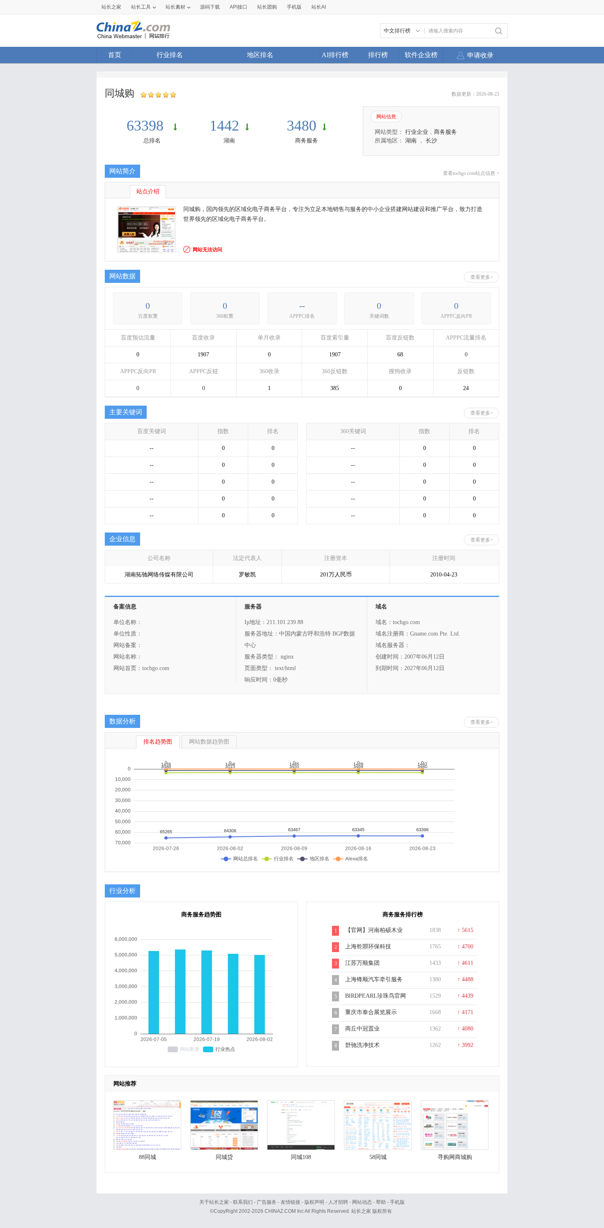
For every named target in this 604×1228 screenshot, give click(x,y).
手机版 (397, 1202)
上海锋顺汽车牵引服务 (374, 979)
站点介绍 (147, 191)
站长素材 (175, 7)
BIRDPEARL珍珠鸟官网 (375, 996)
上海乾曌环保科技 (368, 946)
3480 (301, 125)
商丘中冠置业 (362, 1029)
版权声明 (314, 1202)
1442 (224, 125)
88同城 (147, 1157)
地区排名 (260, 54)
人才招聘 (338, 1202)
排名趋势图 (157, 742)
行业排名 (170, 54)
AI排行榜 (335, 54)
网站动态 (362, 1202)
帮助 (381, 1202)
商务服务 (306, 141)
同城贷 (224, 1157)
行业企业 (416, 132)
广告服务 (267, 1202)
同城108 (301, 1157)
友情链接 (290, 1202)
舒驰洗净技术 (362, 1045)
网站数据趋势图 (209, 742)
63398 (147, 125)
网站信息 (386, 116)
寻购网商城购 (455, 1157)
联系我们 (243, 1202)
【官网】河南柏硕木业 (374, 930)
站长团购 (267, 7)
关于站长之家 (214, 1202)
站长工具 (141, 7)
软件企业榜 (421, 54)
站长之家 (111, 7)
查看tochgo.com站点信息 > (471, 173)
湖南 (229, 141)
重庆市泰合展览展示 (371, 1012)
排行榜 (378, 54)
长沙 (431, 141)
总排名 (152, 141)
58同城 (378, 1157)
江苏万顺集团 (362, 963)
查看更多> (481, 277)
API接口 (238, 7)
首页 (114, 54)
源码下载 (210, 7)
